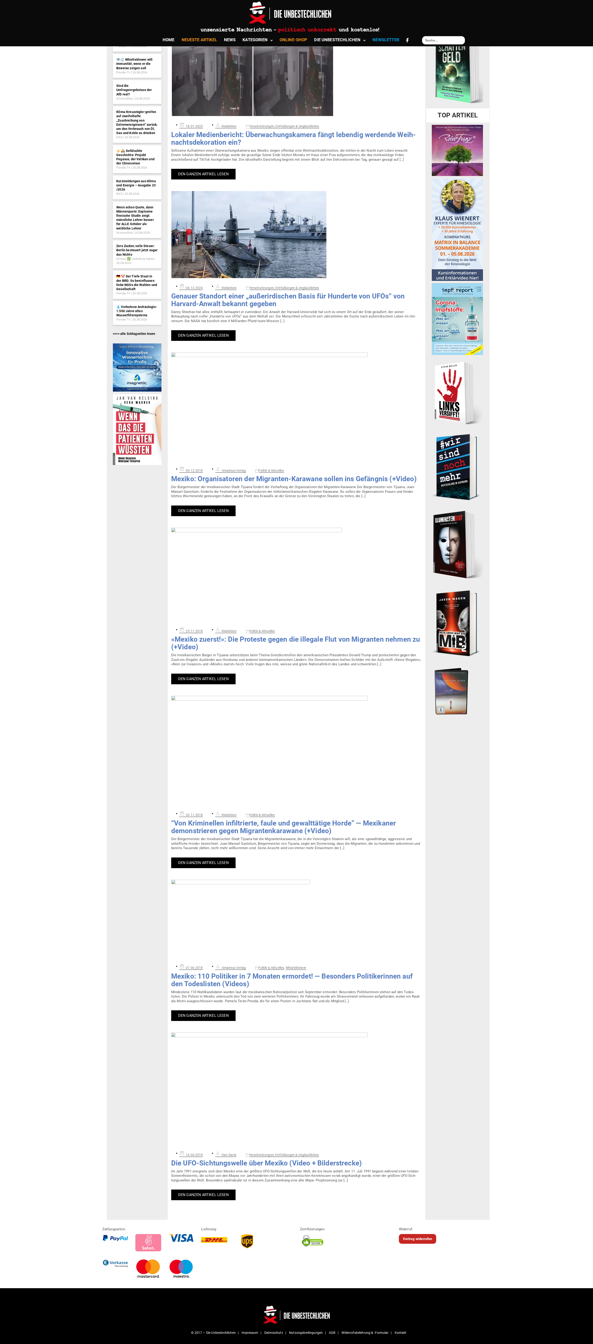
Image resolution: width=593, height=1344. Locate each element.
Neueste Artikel (199, 39)
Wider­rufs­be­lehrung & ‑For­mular (364, 1333)
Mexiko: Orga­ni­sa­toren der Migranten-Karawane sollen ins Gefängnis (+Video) (294, 479)
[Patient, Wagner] (137, 429)
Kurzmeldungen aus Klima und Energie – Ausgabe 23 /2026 (136, 185)
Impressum (250, 1333)
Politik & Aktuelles (271, 470)
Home (169, 39)
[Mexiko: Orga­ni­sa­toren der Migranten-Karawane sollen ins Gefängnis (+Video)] (296, 406)
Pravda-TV (123, 72)
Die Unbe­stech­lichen (337, 39)
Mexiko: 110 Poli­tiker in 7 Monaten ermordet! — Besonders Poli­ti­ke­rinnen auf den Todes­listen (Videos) (292, 980)
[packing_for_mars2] (457, 690)
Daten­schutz (273, 1333)
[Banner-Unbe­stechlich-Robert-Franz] (457, 150)
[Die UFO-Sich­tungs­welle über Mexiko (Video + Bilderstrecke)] (296, 1089)
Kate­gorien (255, 39)
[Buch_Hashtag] (457, 467)
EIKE (119, 137)
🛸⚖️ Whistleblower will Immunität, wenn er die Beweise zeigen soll (134, 64)
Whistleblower (296, 968)
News (230, 39)
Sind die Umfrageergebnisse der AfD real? (134, 90)
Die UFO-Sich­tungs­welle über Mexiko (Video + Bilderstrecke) (266, 1163)
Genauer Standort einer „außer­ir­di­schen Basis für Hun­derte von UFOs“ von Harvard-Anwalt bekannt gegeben (288, 300)
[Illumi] (457, 545)
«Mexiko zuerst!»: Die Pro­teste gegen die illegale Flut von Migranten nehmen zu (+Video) (295, 643)
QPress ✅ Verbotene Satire (135, 259)
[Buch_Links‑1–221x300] (457, 392)
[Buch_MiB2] (457, 623)
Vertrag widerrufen (417, 1239)
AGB (332, 1333)
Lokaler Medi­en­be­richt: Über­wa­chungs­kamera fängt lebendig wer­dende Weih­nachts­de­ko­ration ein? (293, 138)
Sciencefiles (124, 98)
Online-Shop (293, 39)
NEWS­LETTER (385, 39)
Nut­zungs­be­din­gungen (306, 1333)
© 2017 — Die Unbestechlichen (213, 1333)
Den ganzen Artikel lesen (203, 174)
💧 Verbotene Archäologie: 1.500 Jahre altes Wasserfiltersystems (136, 311)
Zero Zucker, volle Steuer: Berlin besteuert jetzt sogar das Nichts (137, 250)
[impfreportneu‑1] (457, 319)
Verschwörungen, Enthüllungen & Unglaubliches (284, 126)
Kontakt (401, 1333)
